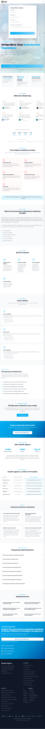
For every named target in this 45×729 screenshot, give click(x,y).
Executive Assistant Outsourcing (7, 690)
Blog (24, 690)
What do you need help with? (16, 24)
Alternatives (25, 693)
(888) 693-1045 (4, 671)
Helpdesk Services (4, 701)
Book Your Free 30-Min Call (9, 66)
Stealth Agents (6, 663)
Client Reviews (26, 702)
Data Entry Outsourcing (5, 694)
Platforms (25, 692)
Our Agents (31, 690)
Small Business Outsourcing (6, 708)
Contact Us (31, 700)
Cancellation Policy (32, 697)
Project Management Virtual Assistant (30, 676)
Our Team (25, 700)
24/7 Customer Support (27, 685)
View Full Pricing (23, 415)
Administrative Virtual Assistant (29, 671)
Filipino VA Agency (4, 705)
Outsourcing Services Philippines (7, 703)
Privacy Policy (32, 699)
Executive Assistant (27, 669)
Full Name (12, 10)
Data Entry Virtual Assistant (28, 674)
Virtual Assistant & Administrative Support (9, 699)
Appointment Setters (27, 678)
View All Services (26, 667)
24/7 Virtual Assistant (5, 710)
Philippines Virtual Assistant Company (8, 697)
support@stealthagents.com (6, 673)
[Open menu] (43, 2)
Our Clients (31, 692)
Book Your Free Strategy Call (22, 432)
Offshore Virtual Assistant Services (7, 692)
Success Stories (32, 693)
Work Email (12, 15)
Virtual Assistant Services (28, 665)
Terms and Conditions (33, 695)
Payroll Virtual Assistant (27, 682)
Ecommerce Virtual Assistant (29, 680)
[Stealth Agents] (4, 2)
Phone (13, 20)
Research (25, 695)
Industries (25, 699)
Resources (25, 697)
